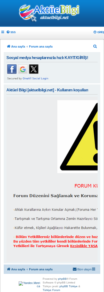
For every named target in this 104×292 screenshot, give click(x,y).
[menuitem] (10, 32)
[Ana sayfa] (52, 13)
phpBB (62, 278)
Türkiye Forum (51, 290)
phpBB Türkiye (68, 286)
